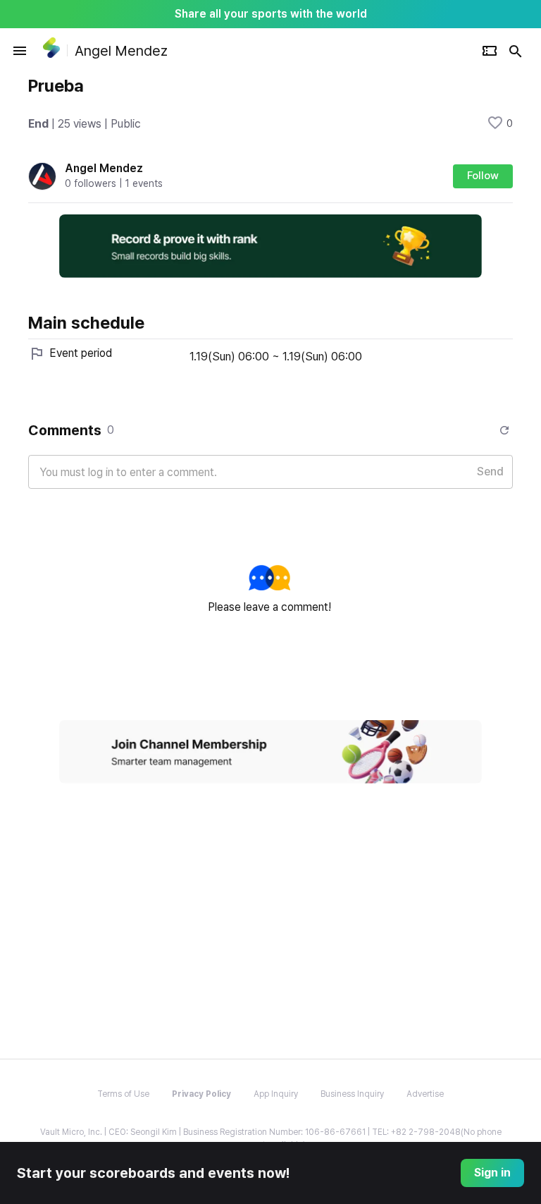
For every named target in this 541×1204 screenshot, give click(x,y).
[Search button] (516, 51)
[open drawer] (20, 51)
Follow (483, 175)
